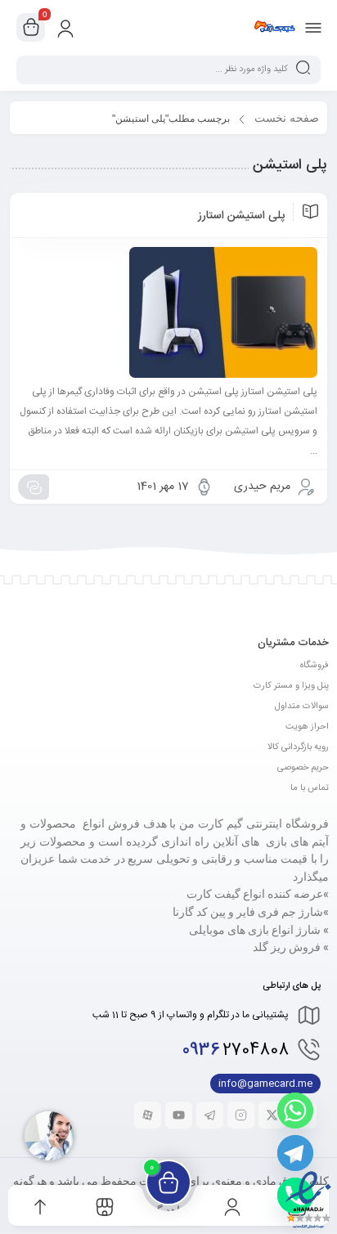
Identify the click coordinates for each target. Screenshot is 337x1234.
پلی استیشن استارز (241, 216)
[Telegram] (295, 1153)
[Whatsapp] (295, 1111)
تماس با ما (309, 788)
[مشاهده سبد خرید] (31, 28)
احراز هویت (307, 727)
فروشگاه (314, 665)
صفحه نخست (286, 117)
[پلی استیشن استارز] (168, 312)
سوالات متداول (302, 706)
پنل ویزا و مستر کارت (291, 686)
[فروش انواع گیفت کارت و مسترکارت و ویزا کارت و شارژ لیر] (274, 27)
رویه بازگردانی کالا (298, 747)
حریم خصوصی (303, 768)
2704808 (235, 1050)
